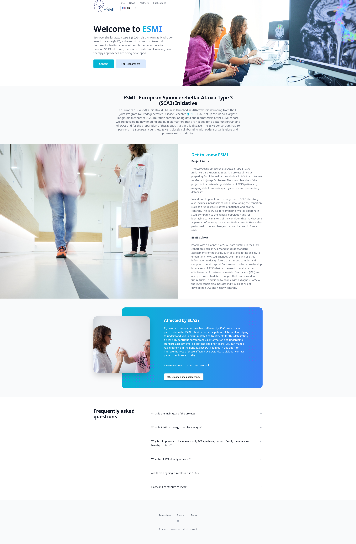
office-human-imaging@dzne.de (184, 376)
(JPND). (191, 114)
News (132, 2)
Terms (194, 515)
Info (122, 2)
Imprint (180, 515)
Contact (103, 63)
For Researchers (130, 63)
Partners (144, 2)
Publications (159, 2)
